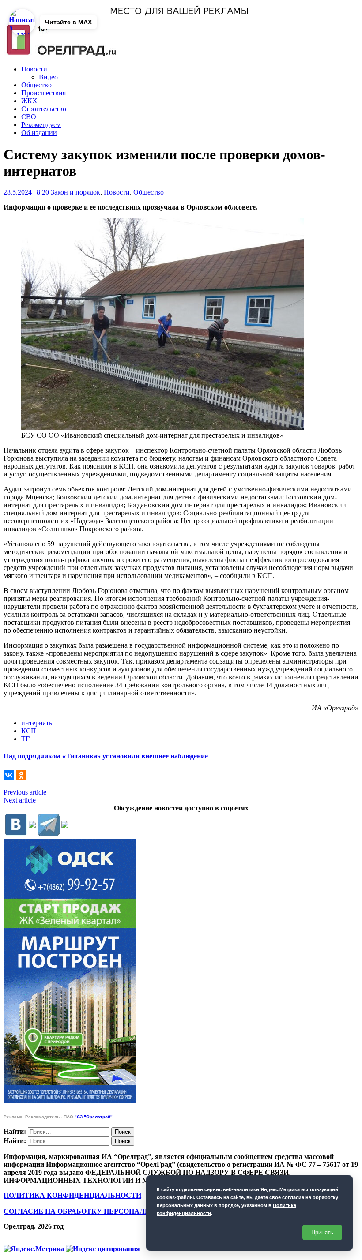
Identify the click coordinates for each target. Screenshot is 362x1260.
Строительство (43, 108)
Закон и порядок (75, 192)
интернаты (37, 723)
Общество (36, 85)
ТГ (25, 738)
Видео (48, 77)
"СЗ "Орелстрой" (94, 1116)
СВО (28, 116)
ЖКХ (29, 101)
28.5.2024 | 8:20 (26, 192)
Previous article (25, 792)
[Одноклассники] (21, 775)
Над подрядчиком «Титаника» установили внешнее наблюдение (106, 756)
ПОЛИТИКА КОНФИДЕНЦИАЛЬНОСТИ (72, 1195)
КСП (28, 731)
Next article (20, 800)
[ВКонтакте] (9, 775)
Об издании (39, 132)
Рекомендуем (41, 124)
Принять (322, 1232)
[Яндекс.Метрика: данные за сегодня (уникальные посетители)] (34, 1249)
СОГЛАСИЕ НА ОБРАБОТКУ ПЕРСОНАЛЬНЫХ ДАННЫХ (103, 1211)
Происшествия (43, 93)
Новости (34, 69)
